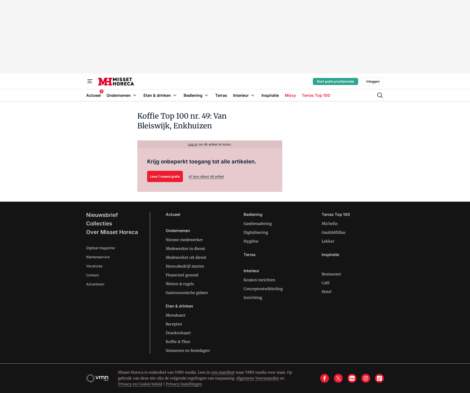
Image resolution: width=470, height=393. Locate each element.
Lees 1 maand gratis (165, 176)
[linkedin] (352, 378)
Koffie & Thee (178, 341)
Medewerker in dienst (185, 248)
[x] (338, 378)
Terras (250, 254)
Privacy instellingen (184, 384)
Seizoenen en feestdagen (188, 350)
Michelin (330, 223)
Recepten (174, 324)
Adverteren (95, 284)
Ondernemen (178, 230)
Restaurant (331, 274)
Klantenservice (98, 257)
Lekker (328, 241)
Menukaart (176, 315)
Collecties (99, 223)
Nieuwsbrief (102, 215)
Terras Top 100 (336, 214)
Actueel (173, 214)
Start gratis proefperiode (335, 81)
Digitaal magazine (100, 248)
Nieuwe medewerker (184, 239)
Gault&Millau (333, 232)
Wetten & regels (180, 284)
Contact (92, 275)
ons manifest (223, 372)
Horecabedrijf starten (185, 266)
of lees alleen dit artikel (206, 176)
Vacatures (94, 266)
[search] (380, 95)
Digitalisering (256, 232)
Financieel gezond (182, 275)
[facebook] (324, 378)
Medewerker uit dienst (186, 257)
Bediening (253, 214)
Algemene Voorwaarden (257, 378)
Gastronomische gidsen (187, 292)
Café (325, 283)
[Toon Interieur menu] (253, 95)
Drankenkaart (178, 333)
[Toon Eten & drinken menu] (175, 95)
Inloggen (373, 81)
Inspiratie (330, 254)
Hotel (326, 291)
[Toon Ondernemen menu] (135, 95)
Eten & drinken (179, 306)
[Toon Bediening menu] (206, 95)
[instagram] (365, 378)
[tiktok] (379, 378)
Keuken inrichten (259, 280)
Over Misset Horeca (112, 232)
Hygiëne (251, 241)
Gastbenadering (258, 223)
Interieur (251, 270)
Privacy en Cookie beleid (140, 384)
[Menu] (90, 81)
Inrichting (253, 297)
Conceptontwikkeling (263, 288)
